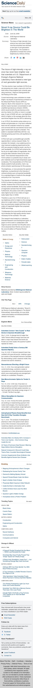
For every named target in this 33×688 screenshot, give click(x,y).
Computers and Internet (10, 538)
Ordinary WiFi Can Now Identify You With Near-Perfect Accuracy (16, 568)
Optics (7, 243)
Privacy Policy (5, 664)
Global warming (26, 265)
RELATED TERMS (24, 235)
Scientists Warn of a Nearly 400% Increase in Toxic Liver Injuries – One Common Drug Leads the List (16, 440)
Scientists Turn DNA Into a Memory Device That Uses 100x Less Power (16, 589)
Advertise (28, 661)
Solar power (25, 239)
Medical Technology (8, 255)
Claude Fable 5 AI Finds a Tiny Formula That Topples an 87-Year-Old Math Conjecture (16, 594)
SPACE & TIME (5, 505)
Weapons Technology (8, 273)
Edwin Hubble (26, 259)
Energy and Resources (8, 247)
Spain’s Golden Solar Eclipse (12, 480)
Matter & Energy (8, 239)
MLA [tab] (13, 304)
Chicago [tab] (27, 304)
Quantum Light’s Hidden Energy (13, 494)
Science (24, 242)
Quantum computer (24, 251)
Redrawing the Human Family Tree (14, 471)
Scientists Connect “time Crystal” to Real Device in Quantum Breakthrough (15, 332)
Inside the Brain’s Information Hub (14, 486)
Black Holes (7, 508)
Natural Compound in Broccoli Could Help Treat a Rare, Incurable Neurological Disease (16, 451)
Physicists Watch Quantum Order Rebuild (16, 483)
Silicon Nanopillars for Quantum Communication (12, 397)
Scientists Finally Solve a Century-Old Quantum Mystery (14, 348)
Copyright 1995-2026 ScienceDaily (14, 666)
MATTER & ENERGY (6, 517)
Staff (13, 661)
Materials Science (8, 279)
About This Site (5, 661)
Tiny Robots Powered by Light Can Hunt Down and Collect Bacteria (16, 584)
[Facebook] (11, 58)
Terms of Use (28, 664)
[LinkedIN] (20, 58)
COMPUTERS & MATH (7, 529)
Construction (7, 520)
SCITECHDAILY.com (14, 433)
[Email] (24, 58)
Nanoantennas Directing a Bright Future (15, 364)
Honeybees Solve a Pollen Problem (14, 497)
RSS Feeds (8, 618)
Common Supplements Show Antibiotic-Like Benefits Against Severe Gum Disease (15, 456)
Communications (8, 535)
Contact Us (7, 655)
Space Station (7, 514)
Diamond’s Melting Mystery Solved (14, 474)
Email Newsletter (9, 615)
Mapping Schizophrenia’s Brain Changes (16, 468)
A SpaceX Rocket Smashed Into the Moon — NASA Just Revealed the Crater (16, 551)
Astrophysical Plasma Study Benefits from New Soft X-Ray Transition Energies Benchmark (16, 415)
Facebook (7, 632)
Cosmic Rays (7, 511)
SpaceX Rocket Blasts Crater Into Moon (16, 477)
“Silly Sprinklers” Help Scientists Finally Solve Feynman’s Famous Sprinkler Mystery (17, 577)
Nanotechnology (10, 261)
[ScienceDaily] (13, 3)
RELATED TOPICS (7, 235)
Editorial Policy (17, 664)
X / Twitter (7, 635)
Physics (7, 251)
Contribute (20, 661)
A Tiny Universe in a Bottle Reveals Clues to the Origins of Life (17, 572)
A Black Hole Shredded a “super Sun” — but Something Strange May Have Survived (17, 560)
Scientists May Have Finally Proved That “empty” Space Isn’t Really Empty (16, 556)
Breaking (4, 464)
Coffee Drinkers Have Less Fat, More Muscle (15, 490)
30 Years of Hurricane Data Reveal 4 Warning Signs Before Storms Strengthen (16, 446)
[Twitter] (14, 58)
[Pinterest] (17, 58)
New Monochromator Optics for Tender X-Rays (15, 380)
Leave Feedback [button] (9, 652)
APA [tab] (19, 304)
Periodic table (25, 262)
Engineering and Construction (9, 267)
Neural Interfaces (8, 532)
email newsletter (24, 11)
